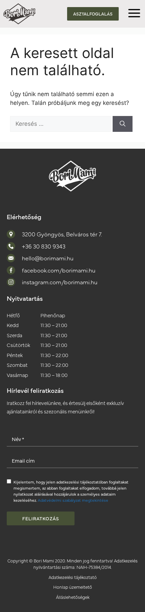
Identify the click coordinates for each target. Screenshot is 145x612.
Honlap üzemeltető (72, 587)
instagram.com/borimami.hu (59, 282)
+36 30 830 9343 (43, 246)
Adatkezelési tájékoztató (73, 577)
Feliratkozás (40, 518)
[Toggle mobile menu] (134, 14)
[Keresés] (123, 124)
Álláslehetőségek (72, 597)
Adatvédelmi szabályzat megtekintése (73, 500)
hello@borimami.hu (48, 258)
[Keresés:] (61, 123)
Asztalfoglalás (93, 13)
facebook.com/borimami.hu (58, 270)
